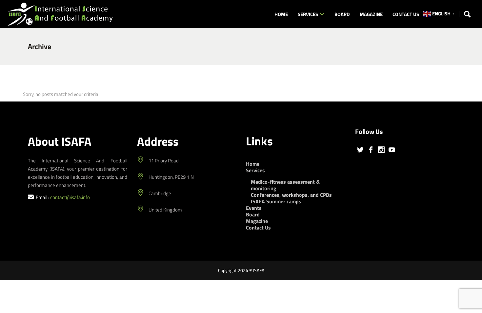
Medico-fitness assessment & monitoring (285, 185)
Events (254, 208)
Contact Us (258, 227)
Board (253, 214)
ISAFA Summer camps (276, 201)
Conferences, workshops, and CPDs (291, 195)
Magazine (257, 221)
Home (252, 164)
